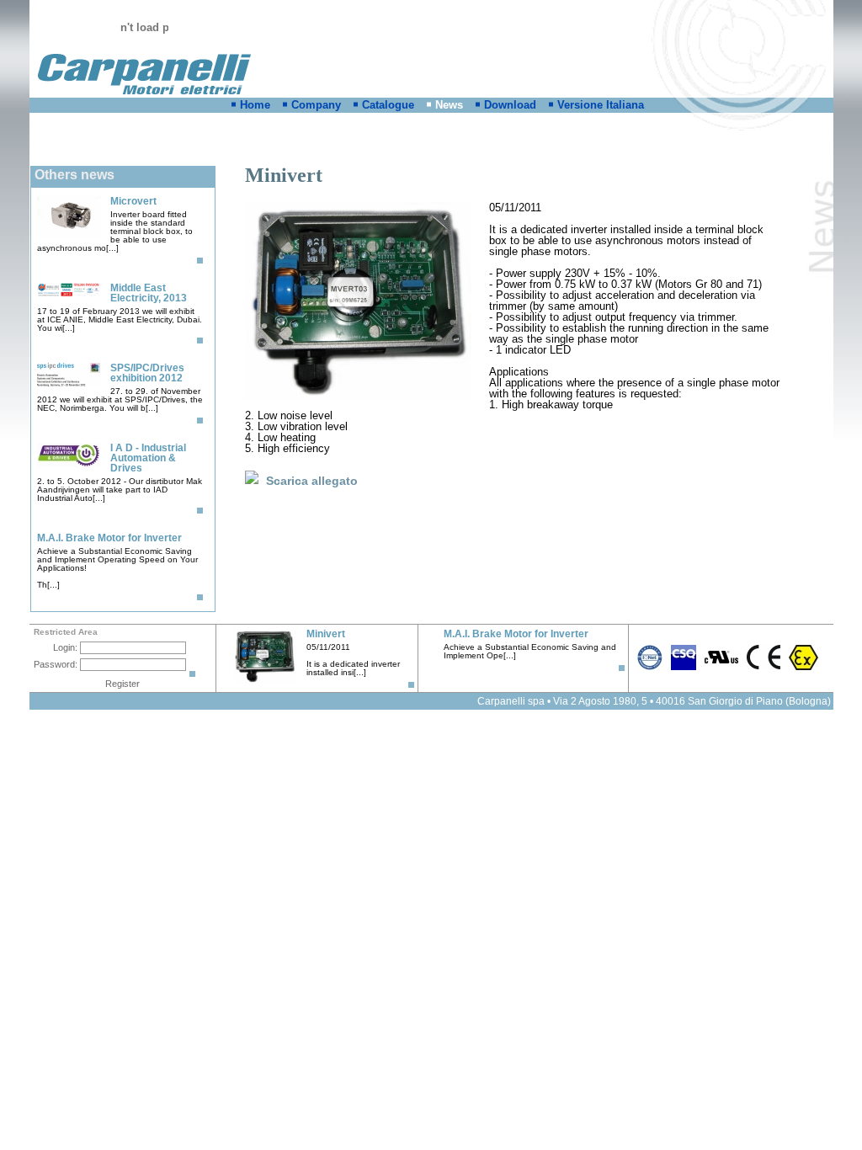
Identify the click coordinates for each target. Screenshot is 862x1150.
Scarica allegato (312, 480)
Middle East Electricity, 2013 (148, 293)
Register (122, 684)
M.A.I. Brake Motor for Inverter (109, 538)
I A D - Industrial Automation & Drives (148, 458)
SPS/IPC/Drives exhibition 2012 (147, 373)
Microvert (133, 201)
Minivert (325, 634)
